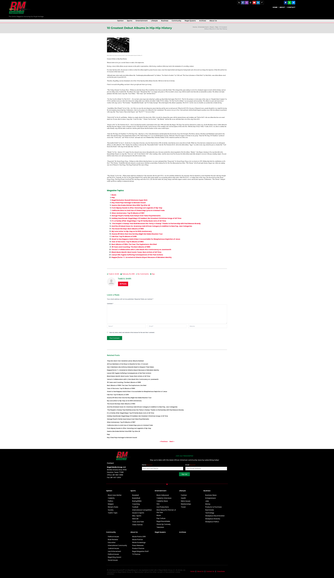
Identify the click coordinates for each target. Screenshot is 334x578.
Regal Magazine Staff (140, 551)
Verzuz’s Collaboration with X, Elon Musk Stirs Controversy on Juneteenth (141, 249)
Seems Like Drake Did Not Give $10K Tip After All (131, 205)
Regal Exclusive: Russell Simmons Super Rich (129, 200)
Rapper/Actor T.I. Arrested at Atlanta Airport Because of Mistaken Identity (142, 257)
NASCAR (135, 519)
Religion (111, 504)
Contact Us (210, 571)
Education (112, 542)
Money (207, 504)
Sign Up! (184, 474)
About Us (213, 21)
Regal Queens (190, 21)
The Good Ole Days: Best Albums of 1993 (128, 229)
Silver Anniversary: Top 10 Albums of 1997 (128, 213)
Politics (110, 501)
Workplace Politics (212, 522)
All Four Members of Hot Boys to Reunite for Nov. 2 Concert (127, 364)
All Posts (123, 284)
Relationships (186, 504)
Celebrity (111, 498)
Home (195, 27)
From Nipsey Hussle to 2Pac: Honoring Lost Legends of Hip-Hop (137, 208)
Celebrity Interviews (164, 498)
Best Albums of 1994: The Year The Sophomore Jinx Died (134, 244)
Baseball (135, 495)
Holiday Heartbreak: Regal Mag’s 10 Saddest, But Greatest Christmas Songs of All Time (146, 218)
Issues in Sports (138, 513)
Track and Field (138, 522)
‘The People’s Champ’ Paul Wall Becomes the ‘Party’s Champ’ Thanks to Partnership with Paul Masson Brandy (156, 223)
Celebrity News (162, 501)
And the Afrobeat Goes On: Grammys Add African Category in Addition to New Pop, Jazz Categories (152, 226)
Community (176, 21)
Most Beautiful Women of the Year (166, 511)
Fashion (184, 495)
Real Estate (209, 510)
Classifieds (221, 571)
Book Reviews (113, 539)
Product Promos (138, 548)
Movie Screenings (139, 542)
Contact (110, 463)
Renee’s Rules (113, 507)
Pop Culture (161, 518)
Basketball (136, 498)
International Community (117, 545)
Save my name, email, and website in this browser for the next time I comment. (132, 332)
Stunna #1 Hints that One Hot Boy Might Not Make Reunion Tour (137, 234)
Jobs (207, 501)
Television (160, 527)
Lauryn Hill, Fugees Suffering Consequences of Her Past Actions (137, 255)
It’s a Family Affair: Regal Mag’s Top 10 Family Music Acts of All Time (139, 221)
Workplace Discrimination (215, 516)
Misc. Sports (136, 516)
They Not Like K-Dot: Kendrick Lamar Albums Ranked (125, 361)
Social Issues (113, 560)
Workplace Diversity (212, 519)
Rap (216, 27)
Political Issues (113, 537)
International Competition (142, 510)
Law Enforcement (114, 551)
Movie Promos (137, 539)
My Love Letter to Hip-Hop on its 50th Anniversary (132, 231)
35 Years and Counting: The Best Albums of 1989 (131, 247)
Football (135, 507)
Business (164, 21)
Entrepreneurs (210, 498)
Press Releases (138, 545)
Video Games (137, 525)
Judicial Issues (113, 548)
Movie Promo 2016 (139, 537)
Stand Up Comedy (164, 524)
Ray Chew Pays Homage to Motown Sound (129, 203)
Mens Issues (185, 501)
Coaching (136, 504)
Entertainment (142, 21)
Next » (172, 441)
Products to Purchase (213, 507)
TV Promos (136, 554)
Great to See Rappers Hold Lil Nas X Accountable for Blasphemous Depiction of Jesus (146, 239)
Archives (202, 21)
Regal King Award (114, 557)
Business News (211, 495)
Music (212, 27)
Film (158, 504)
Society (111, 510)
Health (183, 498)
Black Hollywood (163, 495)
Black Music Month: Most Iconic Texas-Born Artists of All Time (136, 252)
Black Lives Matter (115, 495)
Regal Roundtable (163, 521)
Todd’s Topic (113, 513)
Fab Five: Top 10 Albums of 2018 (124, 236)
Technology (209, 513)
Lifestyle (154, 21)
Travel (183, 507)
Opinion (120, 21)
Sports (129, 21)
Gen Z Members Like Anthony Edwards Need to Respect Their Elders (130, 367)
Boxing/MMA (137, 501)
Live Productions (163, 507)
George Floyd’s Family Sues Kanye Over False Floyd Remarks (136, 216)
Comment (110, 303)
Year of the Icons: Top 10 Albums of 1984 (128, 242)
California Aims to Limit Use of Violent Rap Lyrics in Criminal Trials (138, 210)
